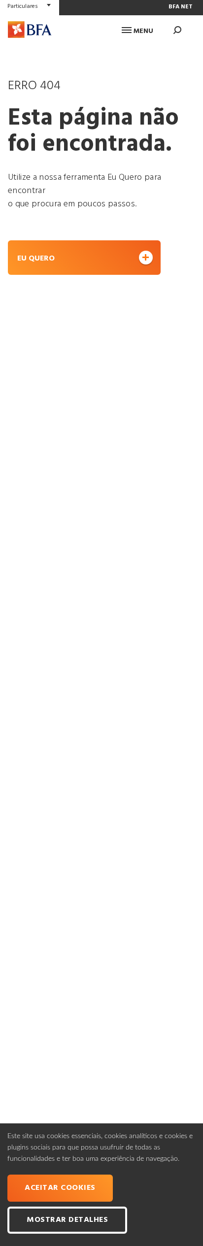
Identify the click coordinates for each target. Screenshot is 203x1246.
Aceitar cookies (60, 1187)
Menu (142, 31)
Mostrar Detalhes (67, 1219)
